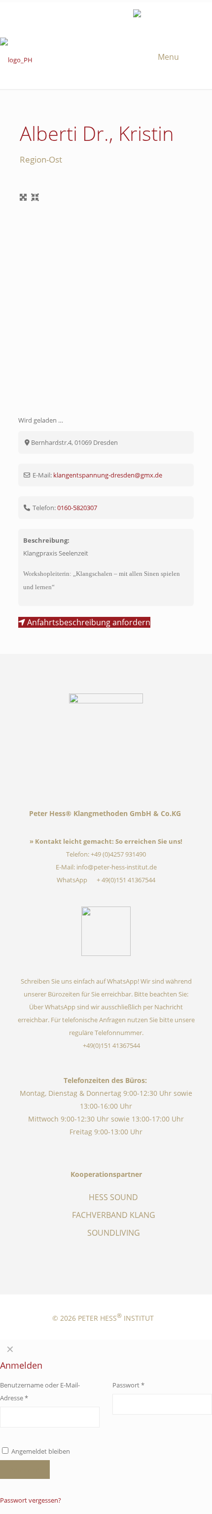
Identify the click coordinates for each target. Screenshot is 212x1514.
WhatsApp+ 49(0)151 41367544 (106, 879)
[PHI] (106, 61)
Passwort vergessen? (30, 1500)
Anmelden (25, 1469)
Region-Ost (41, 159)
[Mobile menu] (177, 56)
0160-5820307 (77, 507)
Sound (119, 14)
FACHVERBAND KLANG (113, 1215)
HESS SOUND (113, 1197)
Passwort (145, 1384)
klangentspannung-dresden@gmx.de (107, 475)
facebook (75, 14)
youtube (105, 14)
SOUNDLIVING (113, 1232)
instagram (90, 14)
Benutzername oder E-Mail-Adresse (40, 1391)
